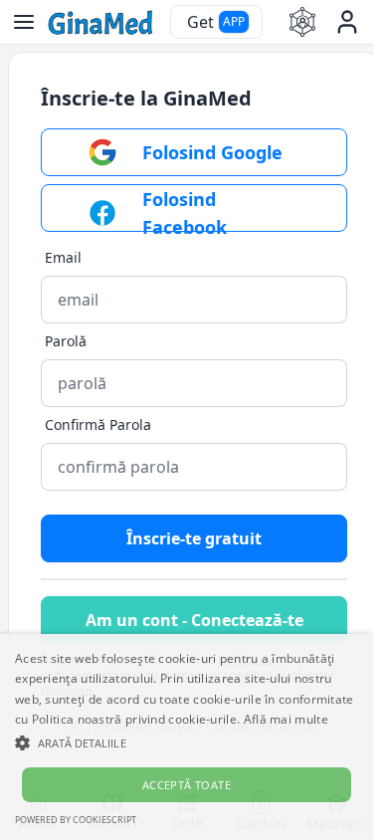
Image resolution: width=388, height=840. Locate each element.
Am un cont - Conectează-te (194, 620)
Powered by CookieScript (75, 819)
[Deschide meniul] (24, 22)
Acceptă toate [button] (186, 784)
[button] (186, 742)
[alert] (186, 737)
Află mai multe (286, 719)
